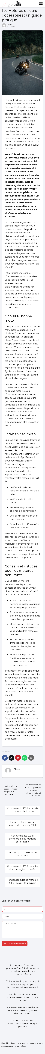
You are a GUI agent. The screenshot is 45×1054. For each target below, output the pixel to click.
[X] (11, 758)
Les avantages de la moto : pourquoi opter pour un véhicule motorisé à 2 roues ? (33, 790)
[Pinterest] (18, 758)
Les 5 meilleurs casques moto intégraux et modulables (10, 790)
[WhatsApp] (24, 758)
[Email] (31, 758)
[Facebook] (5, 758)
